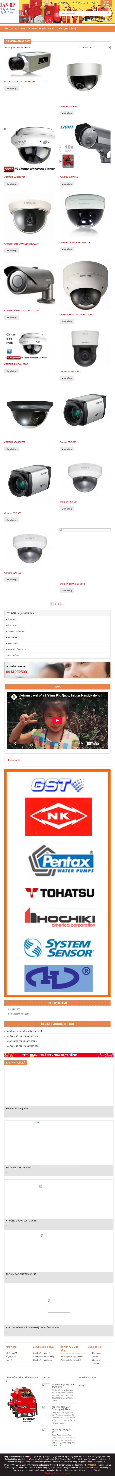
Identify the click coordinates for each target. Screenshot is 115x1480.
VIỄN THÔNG (12, 655)
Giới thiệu (62, 3)
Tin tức (51, 28)
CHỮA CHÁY (12, 643)
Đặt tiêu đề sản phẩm (17, 1108)
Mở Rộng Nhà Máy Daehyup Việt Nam (61, 1408)
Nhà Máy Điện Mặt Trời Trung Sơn (63, 1385)
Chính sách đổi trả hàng (43, 1357)
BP (30, 1456)
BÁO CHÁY (11, 619)
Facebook (14, 760)
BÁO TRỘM (11, 625)
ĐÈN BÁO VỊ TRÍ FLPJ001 (19, 1167)
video (57, 686)
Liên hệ (94, 3)
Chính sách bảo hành (42, 1360)
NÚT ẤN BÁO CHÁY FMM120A (21, 1274)
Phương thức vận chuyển (71, 1357)
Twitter (95, 1357)
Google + (96, 1360)
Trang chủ (45, 3)
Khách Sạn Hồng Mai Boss (62, 1430)
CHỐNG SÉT (12, 637)
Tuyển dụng (78, 3)
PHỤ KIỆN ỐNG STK (16, 649)
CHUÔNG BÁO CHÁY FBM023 (21, 1221)
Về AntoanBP (11, 1353)
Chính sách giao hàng (42, 1353)
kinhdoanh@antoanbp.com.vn (57, 1473)
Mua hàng (11, 88)
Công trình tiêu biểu (36, 28)
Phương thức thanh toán (71, 1360)
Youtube (95, 1363)
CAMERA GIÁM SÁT (16, 631)
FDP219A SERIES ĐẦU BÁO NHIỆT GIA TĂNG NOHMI (32, 1327)
